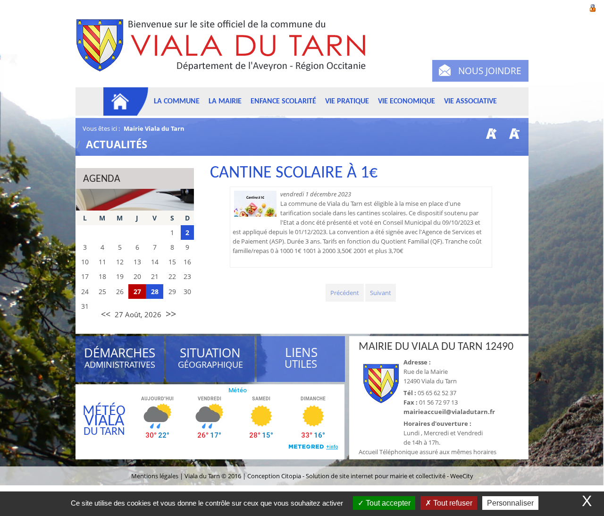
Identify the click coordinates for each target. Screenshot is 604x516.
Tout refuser (451, 503)
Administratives (119, 359)
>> (171, 313)
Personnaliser (510, 503)
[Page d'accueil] (126, 101)
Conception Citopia (274, 476)
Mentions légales (155, 476)
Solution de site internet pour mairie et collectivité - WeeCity (389, 476)
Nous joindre (489, 71)
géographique (211, 359)
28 (155, 291)
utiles (301, 358)
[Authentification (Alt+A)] (593, 7)
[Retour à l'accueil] (225, 51)
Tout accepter (387, 503)
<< (105, 314)
